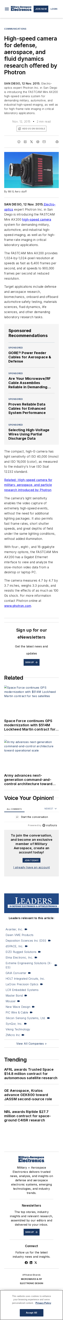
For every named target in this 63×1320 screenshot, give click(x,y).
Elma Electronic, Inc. (19, 957)
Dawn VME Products (20, 935)
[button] (6, 9)
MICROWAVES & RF (31, 1279)
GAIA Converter (16, 973)
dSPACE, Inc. (14, 946)
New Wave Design (18, 1007)
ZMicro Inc (13, 1035)
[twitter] (31, 141)
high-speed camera (36, 219)
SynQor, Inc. (14, 1023)
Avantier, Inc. (14, 929)
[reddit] (38, 141)
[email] (44, 141)
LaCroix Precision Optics (22, 984)
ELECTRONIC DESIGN (31, 1283)
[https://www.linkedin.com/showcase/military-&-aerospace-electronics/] (31, 1262)
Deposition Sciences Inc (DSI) (26, 940)
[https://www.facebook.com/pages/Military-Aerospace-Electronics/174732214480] (26, 1262)
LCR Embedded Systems (22, 990)
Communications (15, 28)
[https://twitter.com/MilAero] (35, 1262)
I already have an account (31, 867)
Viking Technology (18, 1029)
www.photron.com (17, 606)
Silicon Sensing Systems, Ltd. (26, 1018)
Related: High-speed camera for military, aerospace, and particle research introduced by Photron (28, 485)
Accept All (31, 1312)
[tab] (14, 809)
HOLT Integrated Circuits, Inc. (25, 978)
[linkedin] (25, 141)
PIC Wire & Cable (17, 1012)
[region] (31, 818)
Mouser (11, 1001)
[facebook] (19, 141)
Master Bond (14, 995)
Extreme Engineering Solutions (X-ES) (29, 965)
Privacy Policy (43, 1303)
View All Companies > (31, 1043)
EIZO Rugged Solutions (21, 952)
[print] (57, 141)
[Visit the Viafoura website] (49, 825)
